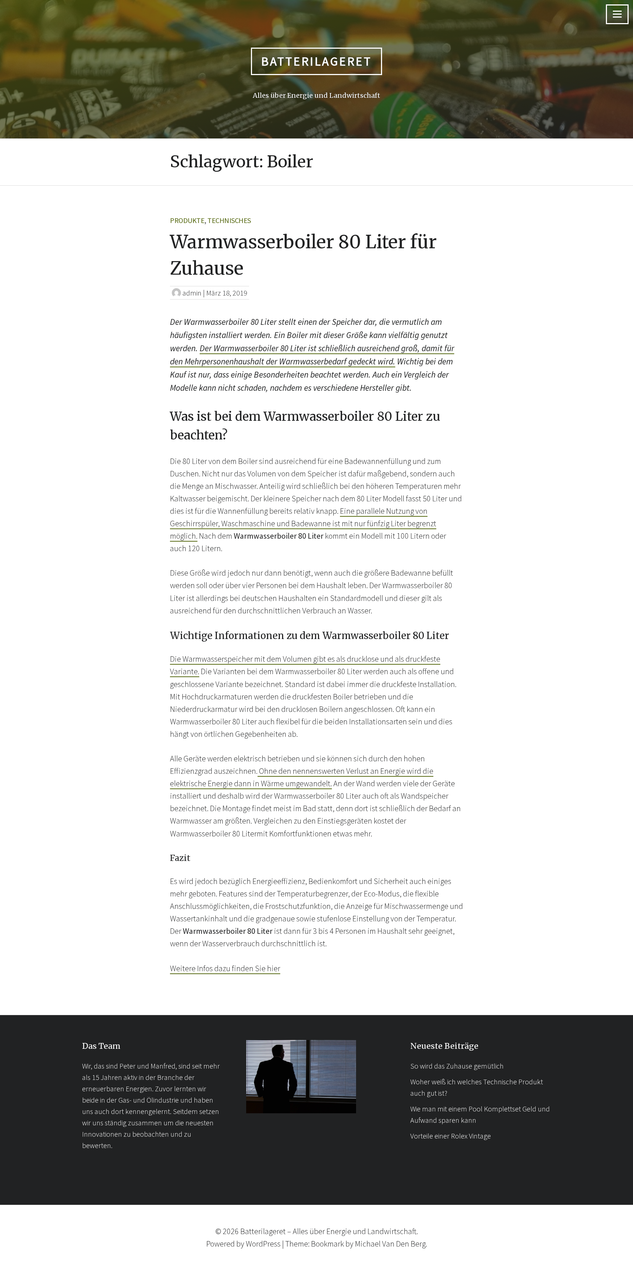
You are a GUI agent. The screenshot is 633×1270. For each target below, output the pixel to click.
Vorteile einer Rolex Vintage (450, 1135)
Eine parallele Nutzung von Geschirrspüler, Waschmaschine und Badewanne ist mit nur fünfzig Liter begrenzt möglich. (303, 523)
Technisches (229, 220)
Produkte (187, 220)
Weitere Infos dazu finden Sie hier (225, 968)
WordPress (263, 1244)
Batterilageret (316, 61)
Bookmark (327, 1244)
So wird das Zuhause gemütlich (457, 1065)
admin (191, 292)
